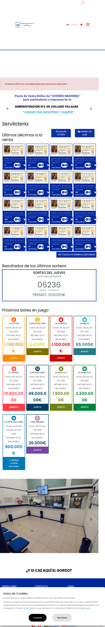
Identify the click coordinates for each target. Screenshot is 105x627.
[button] (7, 108)
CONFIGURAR (29, 608)
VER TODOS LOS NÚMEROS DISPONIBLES (76, 254)
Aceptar (37, 617)
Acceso (73, 24)
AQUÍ (88, 608)
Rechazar (62, 617)
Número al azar (86, 133)
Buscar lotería (61, 133)
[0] (82, 24)
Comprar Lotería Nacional (14, 463)
